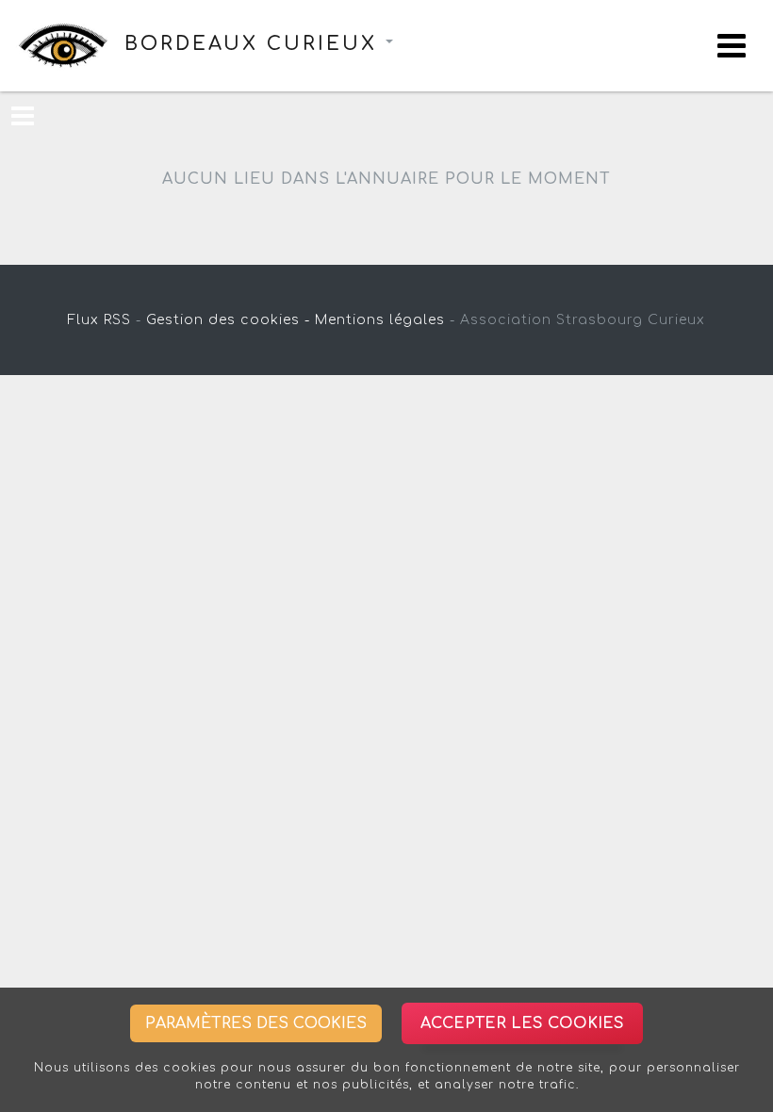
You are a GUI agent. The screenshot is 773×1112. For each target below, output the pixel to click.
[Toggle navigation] (731, 46)
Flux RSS (99, 320)
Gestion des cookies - (228, 320)
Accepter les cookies (522, 1023)
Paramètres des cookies (256, 1023)
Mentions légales (380, 320)
